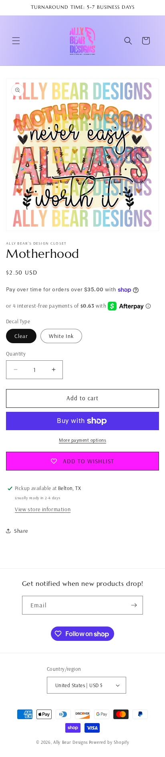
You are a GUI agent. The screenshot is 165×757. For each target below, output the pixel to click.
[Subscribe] (134, 605)
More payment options (82, 440)
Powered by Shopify (109, 742)
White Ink (61, 336)
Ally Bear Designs (70, 742)
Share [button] (21, 530)
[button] (16, 40)
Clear (21, 336)
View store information (42, 509)
